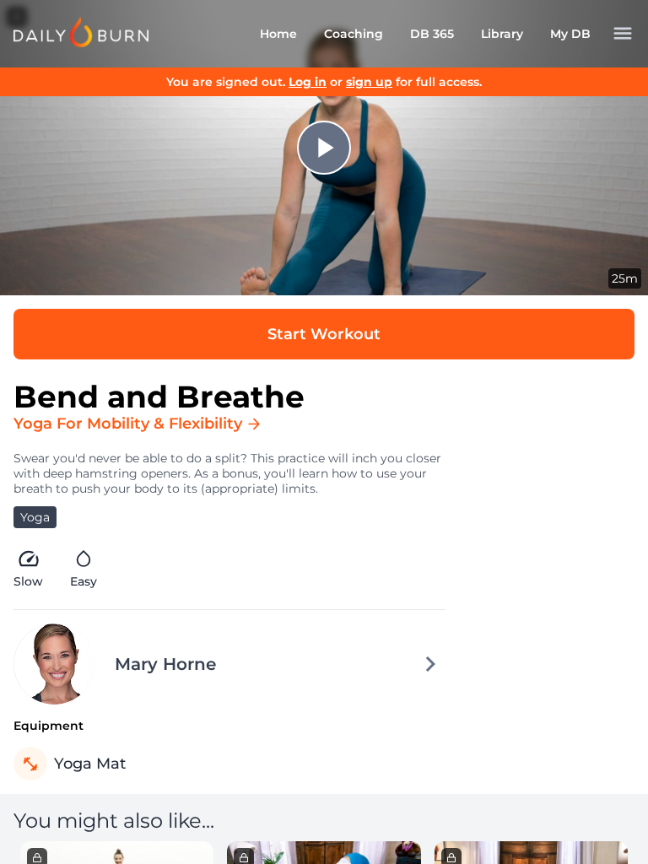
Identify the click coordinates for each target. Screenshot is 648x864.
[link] (81, 32)
